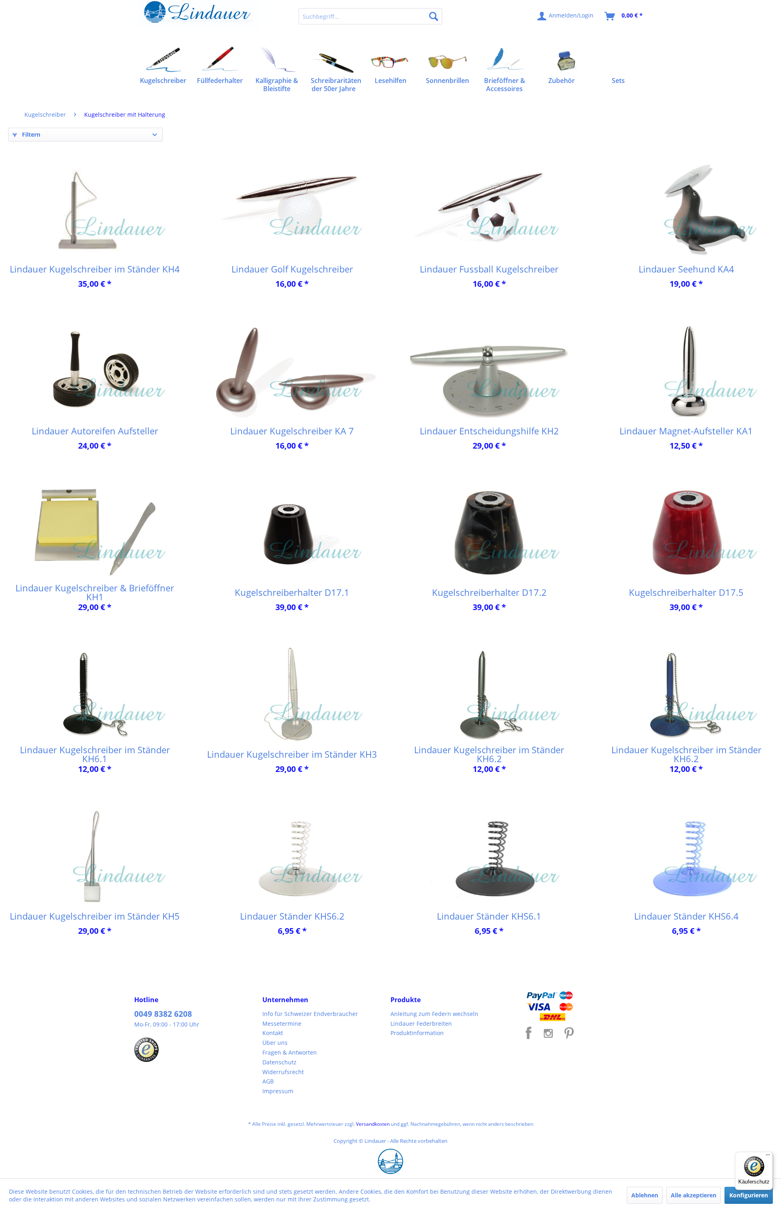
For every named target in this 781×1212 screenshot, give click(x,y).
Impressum (277, 1091)
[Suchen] (433, 16)
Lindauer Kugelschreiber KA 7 (292, 431)
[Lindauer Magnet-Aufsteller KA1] (686, 371)
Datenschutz (279, 1062)
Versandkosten (373, 1123)
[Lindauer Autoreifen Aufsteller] (94, 371)
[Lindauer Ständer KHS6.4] (686, 856)
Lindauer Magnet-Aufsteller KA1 (686, 431)
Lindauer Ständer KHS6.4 (686, 916)
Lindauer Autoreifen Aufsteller (95, 431)
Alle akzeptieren (693, 1195)
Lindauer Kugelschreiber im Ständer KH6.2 (489, 754)
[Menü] (768, 1157)
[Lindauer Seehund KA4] (686, 209)
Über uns (275, 1042)
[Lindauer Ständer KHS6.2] (292, 856)
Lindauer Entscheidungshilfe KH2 (489, 431)
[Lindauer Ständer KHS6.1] (489, 856)
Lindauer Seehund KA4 (686, 269)
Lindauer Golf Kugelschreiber (292, 269)
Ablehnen (644, 1195)
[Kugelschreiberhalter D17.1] (292, 532)
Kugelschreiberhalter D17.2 (489, 592)
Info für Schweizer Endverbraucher (310, 1014)
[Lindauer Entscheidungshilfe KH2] (489, 371)
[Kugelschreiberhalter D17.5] (686, 532)
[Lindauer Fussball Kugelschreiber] (489, 209)
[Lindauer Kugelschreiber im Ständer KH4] (94, 209)
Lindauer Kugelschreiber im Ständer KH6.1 (95, 754)
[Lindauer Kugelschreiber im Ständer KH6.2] (489, 694)
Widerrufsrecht (283, 1072)
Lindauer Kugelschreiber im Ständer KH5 (95, 916)
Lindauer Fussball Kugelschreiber (489, 269)
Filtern (30, 134)
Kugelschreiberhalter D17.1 (292, 592)
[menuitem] (370, 16)
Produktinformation (417, 1033)
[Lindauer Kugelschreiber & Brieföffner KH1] (94, 532)
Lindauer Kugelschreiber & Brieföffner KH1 (94, 592)
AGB (268, 1081)
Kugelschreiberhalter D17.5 (686, 592)
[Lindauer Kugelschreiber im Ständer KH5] (94, 856)
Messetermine (281, 1023)
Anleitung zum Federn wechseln (434, 1014)
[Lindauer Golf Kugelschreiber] (292, 209)
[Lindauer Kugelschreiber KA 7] (292, 371)
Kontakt (272, 1033)
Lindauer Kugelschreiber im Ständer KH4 (95, 269)
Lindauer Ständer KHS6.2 (292, 916)
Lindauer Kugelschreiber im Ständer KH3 (292, 754)
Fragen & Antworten (289, 1052)
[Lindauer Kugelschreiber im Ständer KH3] (292, 694)
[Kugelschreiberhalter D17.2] (489, 532)
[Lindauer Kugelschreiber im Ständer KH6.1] (94, 694)
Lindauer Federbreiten (421, 1023)
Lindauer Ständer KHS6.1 (489, 916)
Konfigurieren (748, 1195)
